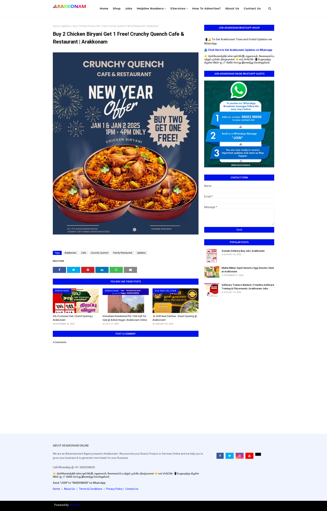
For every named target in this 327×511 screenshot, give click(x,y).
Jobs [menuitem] (128, 8)
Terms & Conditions (90, 488)
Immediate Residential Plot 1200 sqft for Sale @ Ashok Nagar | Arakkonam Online (125, 318)
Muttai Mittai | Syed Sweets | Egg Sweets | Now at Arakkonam (248, 269)
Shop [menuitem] (117, 8)
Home (56, 26)
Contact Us (131, 488)
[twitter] (230, 456)
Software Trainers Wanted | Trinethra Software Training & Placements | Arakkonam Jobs (248, 286)
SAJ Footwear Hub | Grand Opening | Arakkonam (73, 318)
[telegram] (258, 454)
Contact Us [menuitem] (252, 8)
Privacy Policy (114, 488)
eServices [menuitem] (178, 8)
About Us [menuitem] (232, 8)
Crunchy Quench (99, 253)
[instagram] (240, 456)
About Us (69, 488)
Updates (65, 26)
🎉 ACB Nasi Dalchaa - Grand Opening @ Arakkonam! (175, 318)
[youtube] (249, 456)
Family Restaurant (122, 253)
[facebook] (220, 456)
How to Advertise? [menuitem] (206, 8)
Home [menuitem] (104, 8)
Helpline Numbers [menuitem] (150, 8)
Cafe (83, 253)
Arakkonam (70, 253)
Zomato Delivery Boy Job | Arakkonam (243, 250)
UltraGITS (75, 504)
